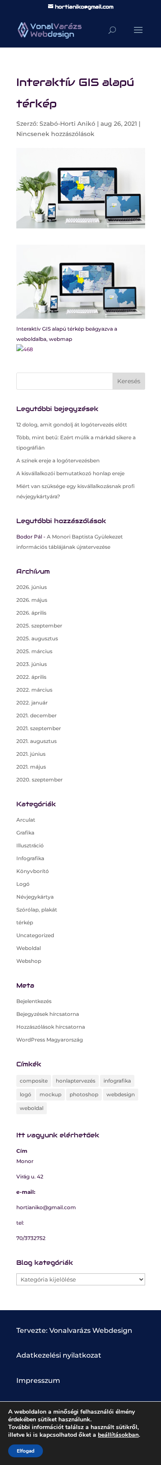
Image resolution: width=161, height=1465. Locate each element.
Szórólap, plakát (36, 909)
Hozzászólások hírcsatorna (50, 1027)
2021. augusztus (36, 741)
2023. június (31, 664)
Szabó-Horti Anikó (67, 123)
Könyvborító (32, 871)
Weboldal (28, 948)
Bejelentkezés (34, 1001)
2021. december (36, 715)
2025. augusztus (37, 638)
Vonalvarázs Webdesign (90, 1330)
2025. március (34, 651)
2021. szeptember (38, 728)
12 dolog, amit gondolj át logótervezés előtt (71, 424)
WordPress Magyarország (49, 1039)
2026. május (31, 600)
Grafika (25, 832)
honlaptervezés (75, 1080)
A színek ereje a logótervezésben (58, 460)
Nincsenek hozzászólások (55, 134)
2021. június (31, 754)
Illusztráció (30, 845)
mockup (50, 1094)
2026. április (31, 613)
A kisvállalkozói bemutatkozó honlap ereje (70, 473)
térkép (24, 922)
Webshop (28, 961)
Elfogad (25, 1450)
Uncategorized (35, 935)
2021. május (31, 767)
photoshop (84, 1094)
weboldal (31, 1108)
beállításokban (118, 1435)
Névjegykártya (35, 897)
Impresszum (38, 1380)
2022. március (34, 690)
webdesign (120, 1094)
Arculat (25, 820)
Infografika (30, 858)
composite (34, 1080)
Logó (23, 884)
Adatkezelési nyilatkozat (58, 1355)
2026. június (31, 587)
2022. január (32, 702)
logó (25, 1094)
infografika (117, 1080)
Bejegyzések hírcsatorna (47, 1014)
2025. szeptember (39, 625)
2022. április (31, 677)
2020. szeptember (39, 779)
